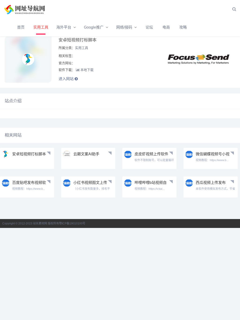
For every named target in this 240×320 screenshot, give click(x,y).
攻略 (183, 27)
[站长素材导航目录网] (29, 9)
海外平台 (63, 27)
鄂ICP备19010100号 (72, 223)
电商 (166, 27)
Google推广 (94, 27)
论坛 (149, 27)
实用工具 (40, 27)
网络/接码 (124, 27)
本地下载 (87, 70)
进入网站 (67, 79)
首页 (21, 27)
